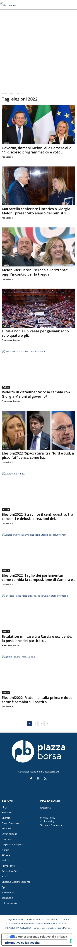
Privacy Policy (47, 817)
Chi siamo (45, 808)
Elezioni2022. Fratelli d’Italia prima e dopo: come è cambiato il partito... (37, 699)
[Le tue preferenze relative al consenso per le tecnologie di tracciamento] (70, 940)
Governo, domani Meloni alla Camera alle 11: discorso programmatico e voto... (36, 150)
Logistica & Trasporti (12, 844)
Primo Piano (8, 865)
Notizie (6, 143)
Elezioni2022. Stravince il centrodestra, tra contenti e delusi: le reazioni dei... (37, 516)
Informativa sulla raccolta (22, 942)
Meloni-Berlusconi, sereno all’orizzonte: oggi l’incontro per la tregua (35, 272)
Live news (7, 839)
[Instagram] (38, 779)
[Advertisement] (38, 49)
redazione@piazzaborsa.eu (44, 771)
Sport (5, 887)
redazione (7, 156)
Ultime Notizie (9, 903)
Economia (7, 812)
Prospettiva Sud (10, 871)
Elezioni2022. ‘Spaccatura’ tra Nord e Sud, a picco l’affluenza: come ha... (38, 455)
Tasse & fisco (8, 892)
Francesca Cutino (11, 340)
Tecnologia (7, 898)
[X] (45, 779)
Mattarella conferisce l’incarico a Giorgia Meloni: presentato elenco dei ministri (36, 211)
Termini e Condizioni (51, 825)
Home (4, 93)
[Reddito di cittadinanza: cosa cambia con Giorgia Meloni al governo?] (38, 369)
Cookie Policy (47, 821)
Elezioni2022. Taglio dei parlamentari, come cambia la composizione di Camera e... (38, 577)
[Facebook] (31, 779)
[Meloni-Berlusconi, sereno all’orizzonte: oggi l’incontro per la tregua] (38, 246)
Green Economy (10, 823)
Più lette (6, 855)
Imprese (6, 828)
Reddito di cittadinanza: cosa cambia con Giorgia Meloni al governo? (36, 394)
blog (4, 807)
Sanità (5, 876)
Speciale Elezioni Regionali (16, 882)
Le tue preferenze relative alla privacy (40, 936)
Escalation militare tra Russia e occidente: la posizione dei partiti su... (37, 638)
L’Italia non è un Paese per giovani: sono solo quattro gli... (35, 333)
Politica (6, 204)
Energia (6, 818)
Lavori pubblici (10, 834)
